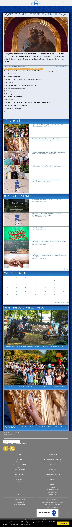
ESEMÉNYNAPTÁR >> (62, 303)
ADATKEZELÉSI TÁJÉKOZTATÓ (52, 505)
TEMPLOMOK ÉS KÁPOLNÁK (52, 474)
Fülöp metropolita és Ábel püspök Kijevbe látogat (48, 166)
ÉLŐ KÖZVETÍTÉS (52, 492)
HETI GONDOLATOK (19, 502)
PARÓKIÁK (52, 464)
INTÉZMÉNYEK (52, 469)
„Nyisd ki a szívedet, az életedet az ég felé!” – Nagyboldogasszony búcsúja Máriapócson (46, 139)
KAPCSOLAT (52, 495)
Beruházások (63, 513)
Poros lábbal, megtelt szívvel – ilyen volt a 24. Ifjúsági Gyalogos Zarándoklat (47, 125)
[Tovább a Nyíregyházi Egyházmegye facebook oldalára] (6, 448)
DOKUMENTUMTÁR (52, 490)
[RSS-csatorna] (12, 448)
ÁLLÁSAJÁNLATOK (19, 472)
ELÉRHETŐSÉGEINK (52, 500)
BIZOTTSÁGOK (52, 472)
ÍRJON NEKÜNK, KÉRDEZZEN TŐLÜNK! (52, 502)
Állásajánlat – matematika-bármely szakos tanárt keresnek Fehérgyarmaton (49, 242)
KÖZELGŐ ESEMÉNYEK (20, 469)
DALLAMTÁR (52, 485)
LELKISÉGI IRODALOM (19, 505)
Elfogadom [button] (63, 523)
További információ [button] (26, 524)
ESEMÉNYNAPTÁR (19, 477)
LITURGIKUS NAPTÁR (19, 500)
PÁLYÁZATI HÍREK (19, 474)
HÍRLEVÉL (19, 482)
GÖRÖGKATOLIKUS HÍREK (19, 464)
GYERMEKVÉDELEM (52, 507)
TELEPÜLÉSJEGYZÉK (52, 477)
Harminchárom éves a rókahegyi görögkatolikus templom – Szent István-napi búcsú (48, 153)
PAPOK (52, 467)
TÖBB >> (66, 269)
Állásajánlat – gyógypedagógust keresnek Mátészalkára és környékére (46, 181)
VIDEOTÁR (52, 487)
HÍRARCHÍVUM (19, 479)
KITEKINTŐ (19, 467)
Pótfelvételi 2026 (37, 227)
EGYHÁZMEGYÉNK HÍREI (19, 462)
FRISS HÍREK (20, 460)
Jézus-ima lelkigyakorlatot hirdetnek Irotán (46, 199)
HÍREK (17, 432)
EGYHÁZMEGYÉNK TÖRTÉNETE (52, 460)
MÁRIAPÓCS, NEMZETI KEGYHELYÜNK (52, 462)
